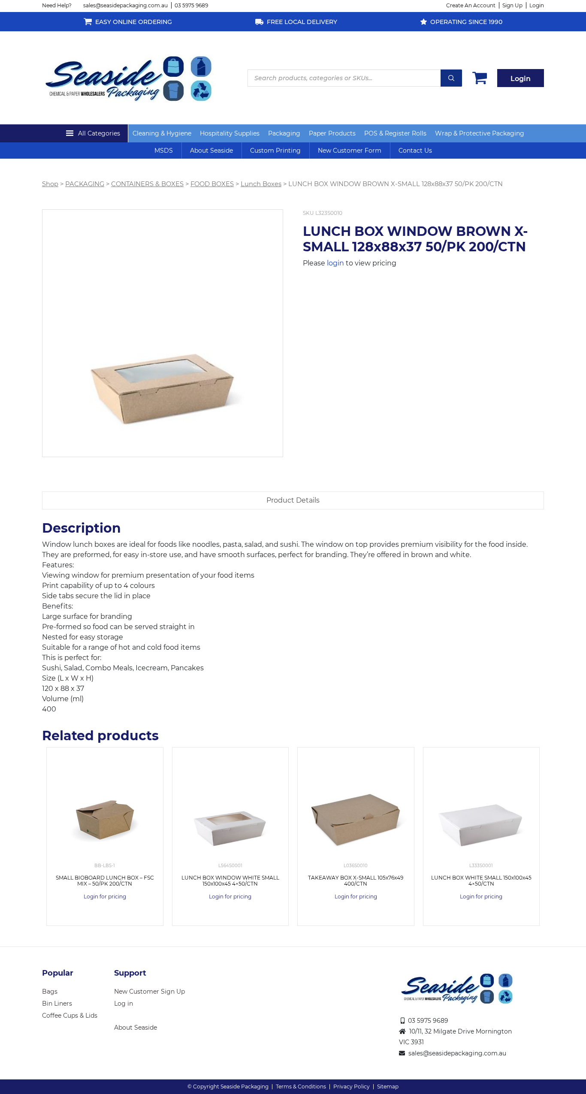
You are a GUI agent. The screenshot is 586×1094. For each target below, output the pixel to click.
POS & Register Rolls (395, 133)
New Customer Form (349, 150)
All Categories (99, 133)
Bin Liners (57, 1003)
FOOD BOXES (212, 184)
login (335, 263)
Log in (123, 1003)
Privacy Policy (351, 1086)
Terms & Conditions (301, 1086)
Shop (50, 184)
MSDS (163, 150)
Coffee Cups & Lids (69, 1015)
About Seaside (211, 150)
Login (536, 5)
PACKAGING (84, 184)
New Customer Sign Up (149, 991)
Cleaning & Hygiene (162, 133)
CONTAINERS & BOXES (147, 184)
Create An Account (470, 5)
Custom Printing (275, 150)
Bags (49, 991)
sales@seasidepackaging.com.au (125, 5)
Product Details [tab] (293, 500)
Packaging (284, 133)
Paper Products (332, 133)
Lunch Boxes (261, 184)
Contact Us (415, 150)
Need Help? (57, 5)
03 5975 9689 (191, 5)
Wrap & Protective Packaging (479, 133)
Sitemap (388, 1086)
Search (451, 78)
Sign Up (512, 5)
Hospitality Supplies (230, 133)
